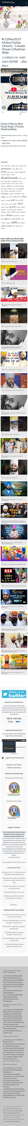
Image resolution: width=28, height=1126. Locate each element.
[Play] (3, 740)
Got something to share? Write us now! (14, 862)
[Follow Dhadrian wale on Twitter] (15, 1103)
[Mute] (20, 740)
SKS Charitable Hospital (12, 1061)
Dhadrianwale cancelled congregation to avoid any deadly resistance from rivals (14, 880)
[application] (14, 740)
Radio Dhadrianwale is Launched (14, 892)
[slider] (24, 740)
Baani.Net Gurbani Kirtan (12, 1121)
